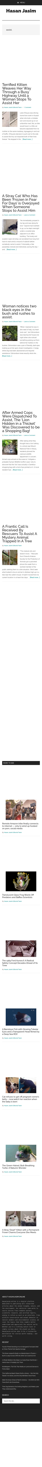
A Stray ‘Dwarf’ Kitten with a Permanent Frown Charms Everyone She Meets (20, 1231)
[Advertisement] (21, 61)
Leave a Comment (29, 215)
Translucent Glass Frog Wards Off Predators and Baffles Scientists (18, 896)
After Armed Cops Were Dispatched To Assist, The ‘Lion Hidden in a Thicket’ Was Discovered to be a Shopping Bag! (21, 421)
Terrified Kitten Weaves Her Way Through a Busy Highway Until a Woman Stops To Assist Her (16, 93)
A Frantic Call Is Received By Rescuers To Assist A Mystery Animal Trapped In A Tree (19, 533)
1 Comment (27, 107)
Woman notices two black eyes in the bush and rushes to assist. (19, 311)
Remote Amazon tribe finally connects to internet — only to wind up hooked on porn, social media (20, 826)
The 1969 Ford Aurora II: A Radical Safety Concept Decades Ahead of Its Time (20, 963)
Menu (22, 3)
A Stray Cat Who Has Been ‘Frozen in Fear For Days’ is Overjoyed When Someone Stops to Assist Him (20, 203)
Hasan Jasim (21, 11)
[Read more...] (27, 139)
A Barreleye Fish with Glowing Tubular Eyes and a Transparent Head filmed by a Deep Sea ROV (20, 1031)
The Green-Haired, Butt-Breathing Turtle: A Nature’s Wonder (18, 1166)
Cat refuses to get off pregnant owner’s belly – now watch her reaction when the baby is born (20, 1099)
